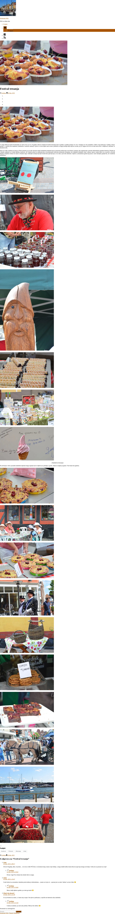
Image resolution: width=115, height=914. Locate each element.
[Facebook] (4, 35)
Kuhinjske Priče (4, 18)
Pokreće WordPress (14, 913)
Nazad (11, 31)
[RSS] (4, 38)
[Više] (5, 27)
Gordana (3, 93)
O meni (5, 24)
